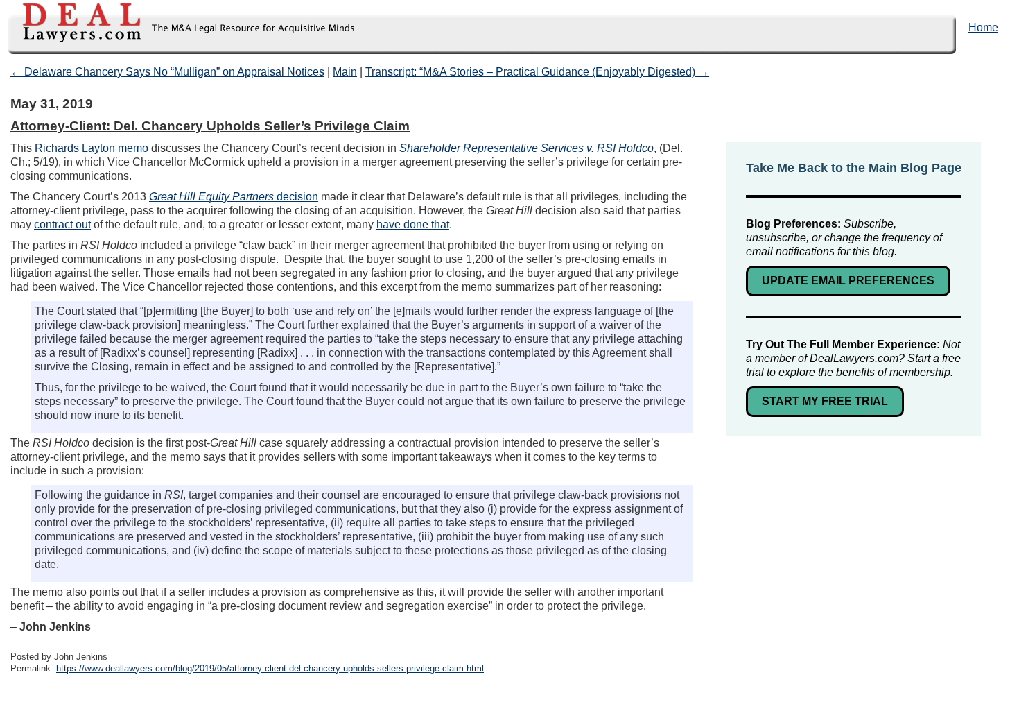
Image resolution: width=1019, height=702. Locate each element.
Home (983, 27)
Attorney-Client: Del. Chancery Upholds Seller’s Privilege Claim (210, 126)
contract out (62, 224)
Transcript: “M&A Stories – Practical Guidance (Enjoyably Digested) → (537, 72)
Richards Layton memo (91, 148)
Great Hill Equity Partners (213, 197)
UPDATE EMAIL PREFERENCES (848, 280)
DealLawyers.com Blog (178, 27)
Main (345, 72)
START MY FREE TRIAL (825, 401)
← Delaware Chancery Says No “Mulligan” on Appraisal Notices (167, 72)
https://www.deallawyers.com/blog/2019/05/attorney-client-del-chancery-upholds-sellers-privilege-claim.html (270, 668)
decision (297, 197)
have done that (412, 224)
